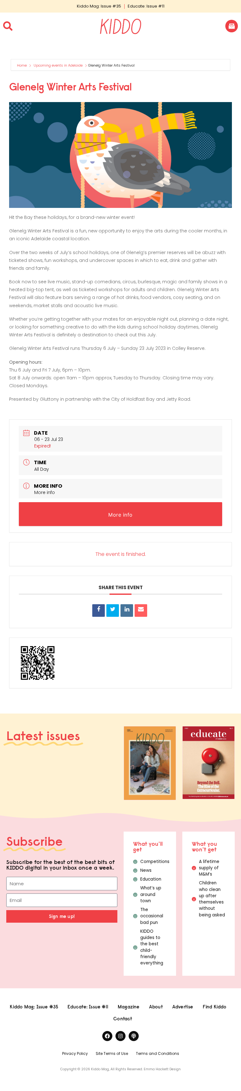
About (156, 1007)
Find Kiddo (215, 1007)
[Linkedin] (126, 610)
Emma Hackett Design (162, 1069)
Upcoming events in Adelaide (58, 65)
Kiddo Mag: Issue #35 (99, 6)
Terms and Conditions (157, 1053)
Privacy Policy (75, 1053)
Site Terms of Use (112, 1053)
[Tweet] (112, 610)
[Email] (141, 610)
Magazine (129, 1007)
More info (44, 492)
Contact (122, 1019)
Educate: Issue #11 (146, 6)
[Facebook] (107, 1036)
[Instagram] (120, 1036)
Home (22, 65)
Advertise (182, 1007)
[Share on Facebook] (98, 610)
